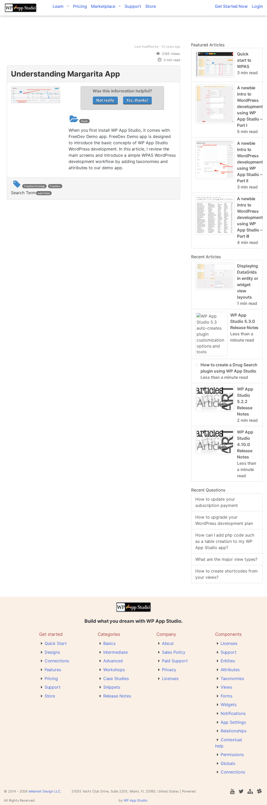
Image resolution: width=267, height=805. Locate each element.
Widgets (229, 704)
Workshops (114, 669)
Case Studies (116, 678)
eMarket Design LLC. (45, 791)
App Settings (233, 722)
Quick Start (56, 643)
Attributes (230, 669)
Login (257, 6)
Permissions (232, 754)
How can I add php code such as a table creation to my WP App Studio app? (224, 541)
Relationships (233, 730)
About (168, 643)
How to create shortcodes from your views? (226, 574)
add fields (44, 193)
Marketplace (103, 6)
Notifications (233, 713)
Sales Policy (173, 652)
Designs (52, 652)
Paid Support (175, 660)
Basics (109, 643)
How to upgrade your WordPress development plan (224, 520)
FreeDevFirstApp (34, 186)
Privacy (169, 669)
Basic (84, 121)
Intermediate (115, 652)
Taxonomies (232, 678)
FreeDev (55, 186)
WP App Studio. (136, 800)
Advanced (113, 660)
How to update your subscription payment (216, 502)
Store (150, 6)
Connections (57, 660)
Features (53, 669)
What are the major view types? (226, 559)
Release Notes (117, 696)
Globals (228, 763)
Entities (228, 660)
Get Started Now (231, 6)
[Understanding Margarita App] (36, 101)
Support (133, 6)
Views (226, 687)
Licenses (170, 678)
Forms (227, 696)
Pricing (80, 6)
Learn (58, 6)
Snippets (111, 687)
